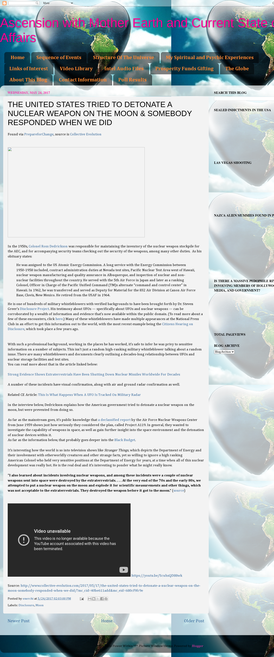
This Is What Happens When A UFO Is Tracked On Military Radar (89, 395)
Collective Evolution (85, 134)
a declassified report (114, 420)
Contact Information (83, 79)
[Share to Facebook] (102, 599)
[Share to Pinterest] (106, 599)
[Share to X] (98, 599)
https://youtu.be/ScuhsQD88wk (156, 576)
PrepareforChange (39, 134)
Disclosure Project (34, 309)
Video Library (76, 68)
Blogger (197, 646)
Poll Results (132, 79)
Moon (39, 605)
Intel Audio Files (124, 68)
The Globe (237, 68)
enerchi (28, 598)
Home (18, 57)
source (178, 490)
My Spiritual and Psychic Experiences (210, 57)
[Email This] (90, 599)
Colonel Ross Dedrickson (48, 246)
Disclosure (26, 605)
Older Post (194, 621)
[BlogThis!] (94, 599)
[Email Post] (81, 598)
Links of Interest (28, 68)
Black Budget (124, 440)
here (59, 319)
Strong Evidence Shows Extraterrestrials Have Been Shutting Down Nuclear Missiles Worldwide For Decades (94, 374)
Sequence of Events (58, 57)
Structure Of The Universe (123, 57)
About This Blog (28, 79)
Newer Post (18, 621)
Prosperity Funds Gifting (184, 68)
